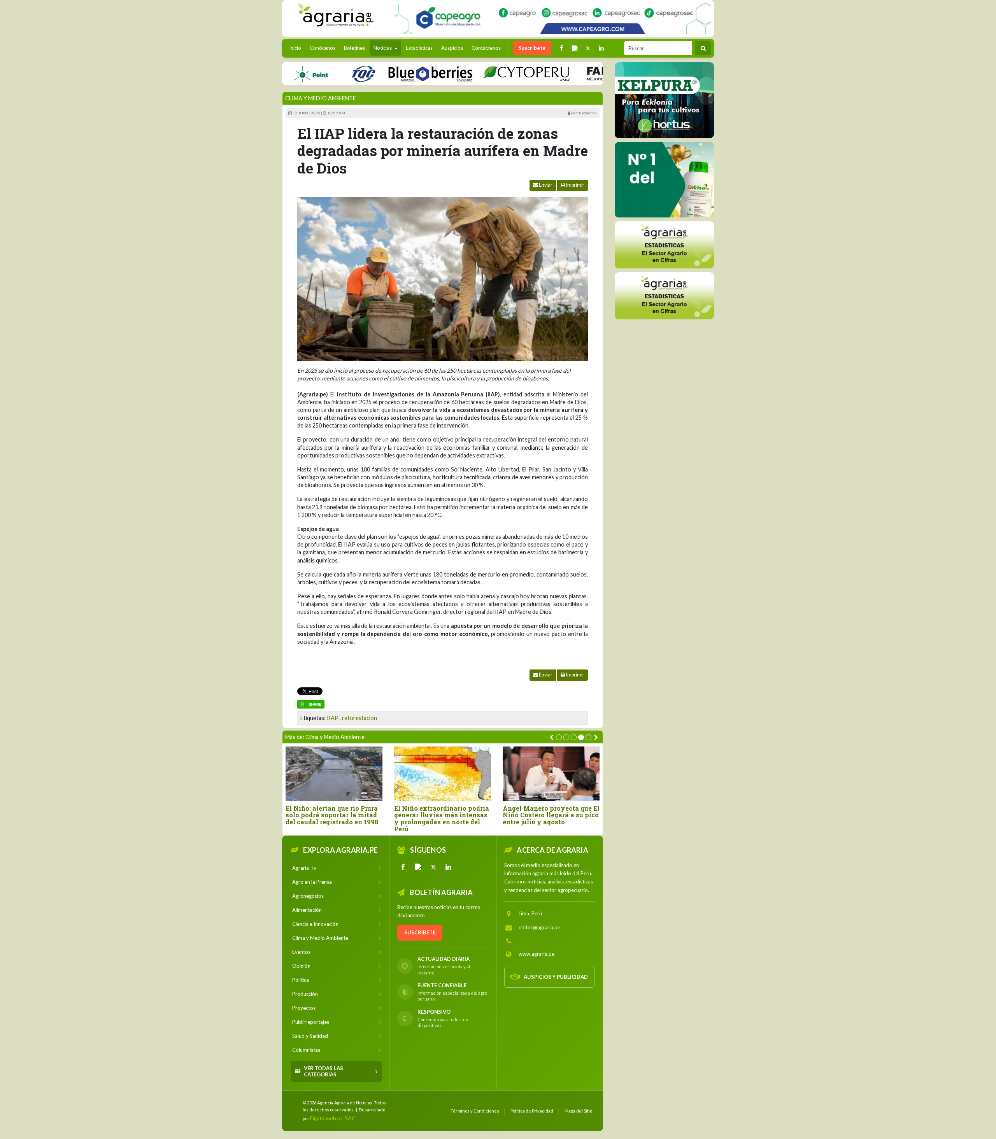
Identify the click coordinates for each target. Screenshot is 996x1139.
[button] (559, 737)
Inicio (297, 47)
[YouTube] (418, 867)
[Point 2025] (664, 179)
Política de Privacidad (531, 1110)
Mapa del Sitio (578, 1110)
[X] (433, 867)
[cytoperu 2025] (495, 73)
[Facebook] (403, 867)
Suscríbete (531, 48)
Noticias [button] (383, 48)
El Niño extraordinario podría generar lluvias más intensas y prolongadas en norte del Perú (441, 818)
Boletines (354, 48)
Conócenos (322, 48)
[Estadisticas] (664, 244)
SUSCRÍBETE (419, 932)
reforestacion (359, 718)
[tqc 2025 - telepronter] (331, 73)
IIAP (332, 718)
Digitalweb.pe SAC (333, 1118)
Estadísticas (419, 48)
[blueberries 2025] (398, 73)
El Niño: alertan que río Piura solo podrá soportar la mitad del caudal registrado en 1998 (332, 815)
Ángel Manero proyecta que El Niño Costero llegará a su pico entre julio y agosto (551, 815)
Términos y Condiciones (475, 1110)
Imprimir (574, 185)
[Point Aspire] (553, 18)
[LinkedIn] (448, 867)
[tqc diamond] (664, 100)
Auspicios (452, 48)
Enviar (545, 185)
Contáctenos (486, 48)
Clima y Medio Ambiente (320, 98)
